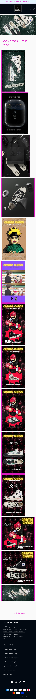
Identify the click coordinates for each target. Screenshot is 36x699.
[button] (2, 9)
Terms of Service (9, 670)
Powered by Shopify (22, 696)
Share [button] (5, 606)
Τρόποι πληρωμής (9, 649)
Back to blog (19, 613)
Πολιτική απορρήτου (11, 662)
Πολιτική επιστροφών (11, 657)
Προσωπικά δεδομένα (11, 666)
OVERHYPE (15, 696)
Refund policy (8, 674)
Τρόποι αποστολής (10, 653)
